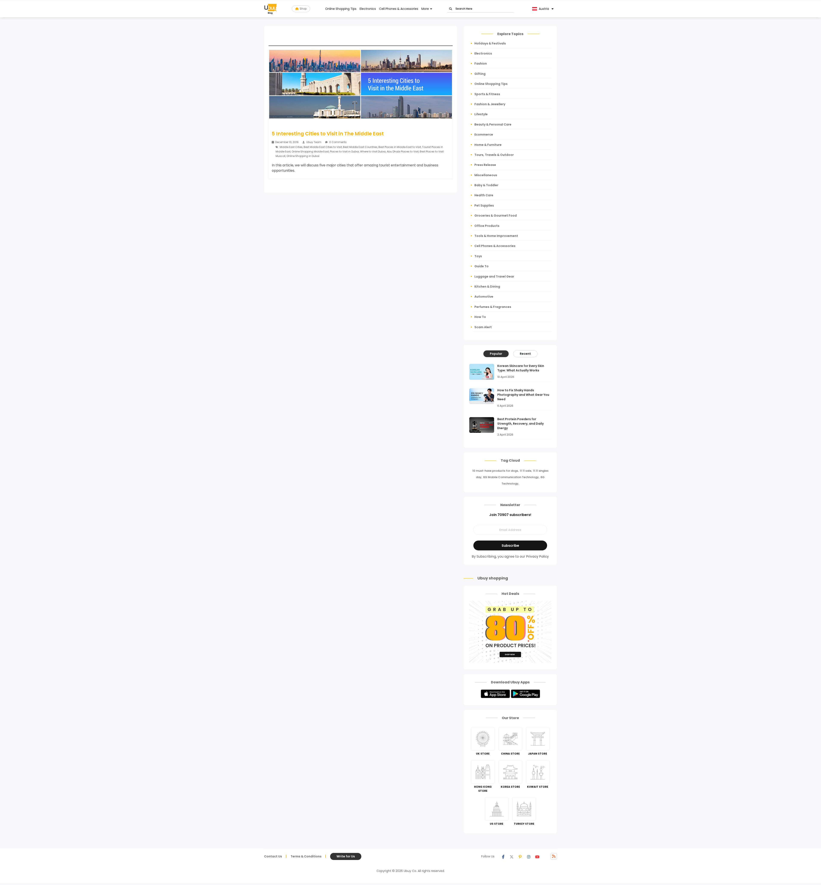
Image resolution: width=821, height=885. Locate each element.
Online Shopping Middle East (310, 151)
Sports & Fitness (487, 94)
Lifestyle (481, 114)
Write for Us (346, 856)
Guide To (481, 266)
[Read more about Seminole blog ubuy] (270, 8)
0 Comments (338, 142)
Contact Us (273, 856)
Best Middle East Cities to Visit (323, 147)
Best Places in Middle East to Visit (399, 147)
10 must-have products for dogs (495, 471)
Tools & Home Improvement (496, 236)
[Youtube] (537, 856)
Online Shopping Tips (340, 9)
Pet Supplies (484, 205)
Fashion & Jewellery (489, 104)
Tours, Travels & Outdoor (494, 155)
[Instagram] (529, 856)
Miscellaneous (485, 175)
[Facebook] (503, 856)
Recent (525, 354)
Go (450, 9)
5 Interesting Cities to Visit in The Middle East (328, 133)
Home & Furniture (488, 145)
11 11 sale (525, 471)
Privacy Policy (537, 556)
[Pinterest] (520, 856)
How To (480, 317)
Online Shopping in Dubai (302, 156)
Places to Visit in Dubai (344, 151)
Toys (478, 256)
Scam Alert (483, 327)
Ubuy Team (313, 142)
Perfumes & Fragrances (492, 307)
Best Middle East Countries (360, 147)
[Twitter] (511, 856)
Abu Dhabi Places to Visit (403, 151)
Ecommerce (483, 134)
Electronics (368, 9)
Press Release (485, 165)
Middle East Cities (291, 147)
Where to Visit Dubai (373, 151)
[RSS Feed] (554, 856)
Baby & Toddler (486, 185)
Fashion (480, 63)
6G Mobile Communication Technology (511, 477)
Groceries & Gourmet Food (495, 215)
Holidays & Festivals (490, 43)
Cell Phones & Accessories (398, 9)
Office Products (486, 226)
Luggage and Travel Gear (494, 276)
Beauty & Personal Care (492, 124)
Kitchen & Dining (487, 286)
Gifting (480, 74)
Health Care (483, 195)
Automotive (483, 296)
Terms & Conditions (306, 856)
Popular (496, 354)
